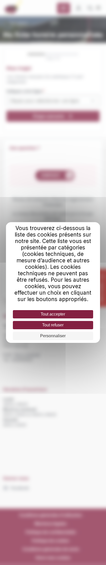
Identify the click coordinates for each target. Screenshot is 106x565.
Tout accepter (53, 314)
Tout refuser (53, 325)
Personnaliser (53, 336)
